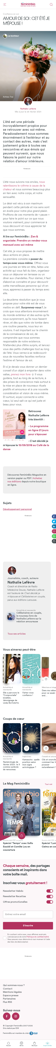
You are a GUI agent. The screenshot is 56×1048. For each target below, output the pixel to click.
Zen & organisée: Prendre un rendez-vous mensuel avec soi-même (25, 240)
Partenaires (9, 999)
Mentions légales (12, 992)
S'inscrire (28, 925)
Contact (7, 989)
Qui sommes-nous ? (14, 985)
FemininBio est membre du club (16, 1033)
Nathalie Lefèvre (28, 109)
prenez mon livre (21, 374)
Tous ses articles (16, 634)
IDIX (17, 1028)
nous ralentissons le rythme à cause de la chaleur (24, 186)
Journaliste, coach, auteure (22, 578)
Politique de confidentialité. (38, 937)
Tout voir (48, 784)
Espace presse (10, 995)
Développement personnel (17, 509)
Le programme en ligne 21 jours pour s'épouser (38, 430)
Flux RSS (7, 1002)
